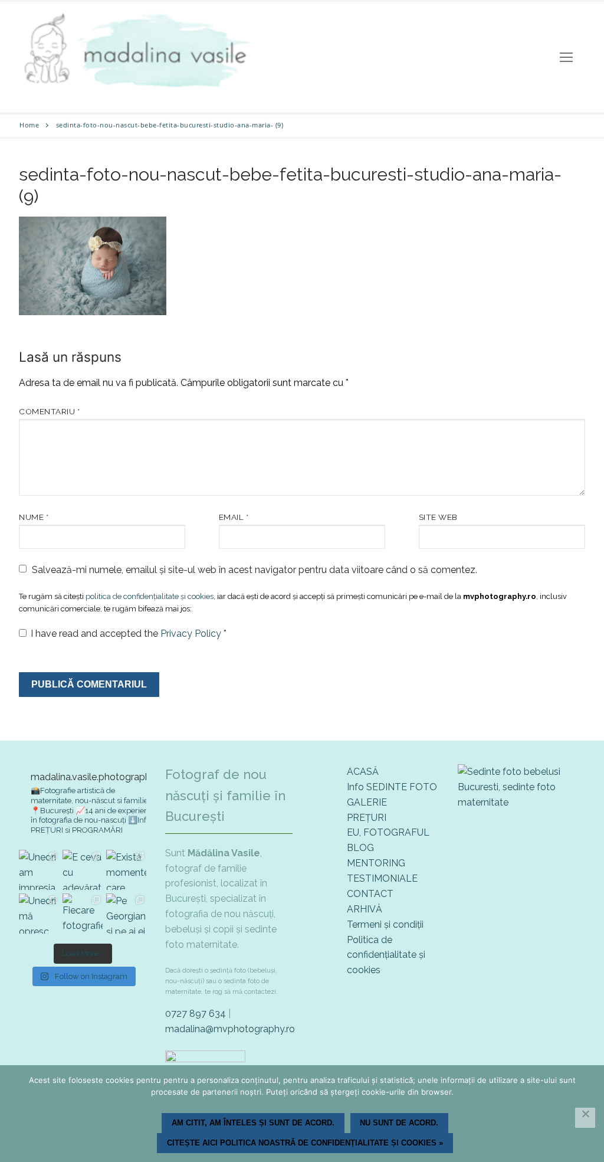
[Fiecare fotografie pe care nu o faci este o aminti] (83, 913)
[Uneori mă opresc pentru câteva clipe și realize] (39, 913)
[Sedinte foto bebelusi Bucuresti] (521, 802)
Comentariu (49, 411)
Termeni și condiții (385, 924)
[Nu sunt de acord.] (585, 1118)
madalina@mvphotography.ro (230, 1029)
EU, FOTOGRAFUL (388, 832)
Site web (438, 517)
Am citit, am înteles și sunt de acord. (253, 1122)
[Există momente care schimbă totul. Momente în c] (126, 870)
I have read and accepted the (128, 633)
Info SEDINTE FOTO (392, 787)
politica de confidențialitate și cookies (150, 596)
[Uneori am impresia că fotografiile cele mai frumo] (39, 870)
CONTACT (370, 893)
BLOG (360, 847)
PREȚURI (366, 817)
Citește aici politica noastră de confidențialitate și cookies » (305, 1142)
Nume (33, 517)
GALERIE (367, 802)
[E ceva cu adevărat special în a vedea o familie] (83, 870)
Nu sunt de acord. (399, 1122)
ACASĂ (363, 771)
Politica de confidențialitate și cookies (386, 955)
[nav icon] (566, 57)
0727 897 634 (195, 1013)
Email (234, 517)
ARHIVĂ (364, 909)
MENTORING (376, 863)
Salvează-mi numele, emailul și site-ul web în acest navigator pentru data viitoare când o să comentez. (254, 569)
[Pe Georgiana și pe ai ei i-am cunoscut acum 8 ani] (126, 913)
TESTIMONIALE (382, 878)
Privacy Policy (192, 633)
